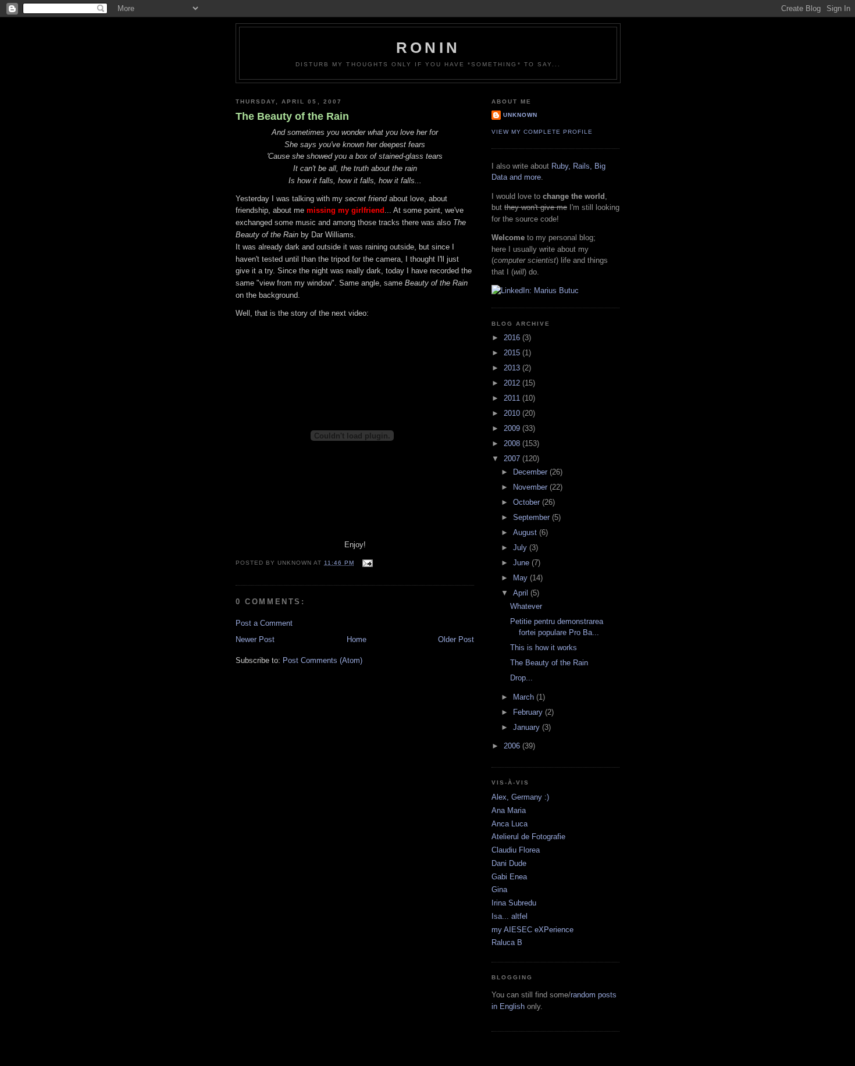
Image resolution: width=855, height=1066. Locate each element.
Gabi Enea (509, 876)
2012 (513, 383)
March (524, 697)
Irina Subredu (513, 903)
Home (356, 639)
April (521, 593)
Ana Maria (508, 810)
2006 (513, 745)
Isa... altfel (509, 916)
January (527, 727)
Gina (499, 889)
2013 (513, 367)
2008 (513, 443)
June (522, 562)
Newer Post (255, 639)
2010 (513, 413)
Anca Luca (509, 823)
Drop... (521, 677)
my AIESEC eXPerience (532, 929)
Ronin (428, 47)
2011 (513, 398)
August (526, 532)
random (583, 994)
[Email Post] (366, 562)
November (531, 487)
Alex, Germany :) (520, 797)
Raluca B (506, 942)
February (529, 712)
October (527, 502)
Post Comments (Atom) (322, 660)
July (521, 547)
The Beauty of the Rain (292, 116)
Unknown (520, 115)
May (521, 577)
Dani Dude (508, 863)
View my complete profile (542, 132)
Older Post (456, 639)
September (532, 517)
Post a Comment (264, 623)
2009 (513, 428)
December (531, 472)
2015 (513, 352)
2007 (513, 458)
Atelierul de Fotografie (528, 836)
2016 (513, 337)
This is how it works (543, 647)
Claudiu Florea (515, 850)
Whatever (526, 606)
